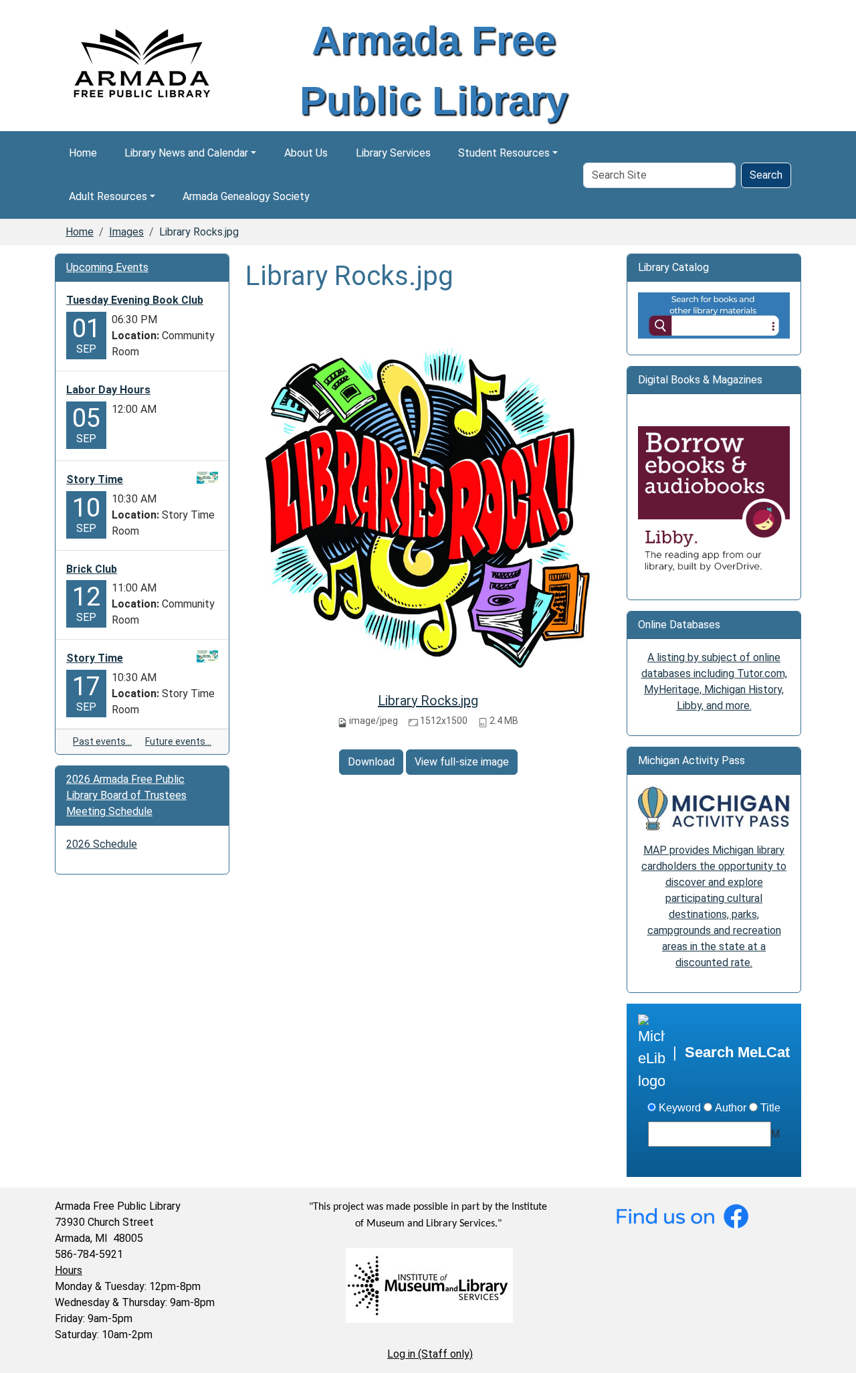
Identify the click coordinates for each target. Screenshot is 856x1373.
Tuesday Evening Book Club (134, 300)
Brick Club (91, 569)
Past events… (102, 741)
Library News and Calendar (186, 153)
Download (371, 761)
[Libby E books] (714, 502)
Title (770, 1107)
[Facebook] (682, 1215)
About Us (306, 153)
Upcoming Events (107, 267)
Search (766, 175)
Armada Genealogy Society (246, 196)
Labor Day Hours (108, 389)
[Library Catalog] (714, 314)
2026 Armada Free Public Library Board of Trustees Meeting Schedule (126, 795)
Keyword (680, 1107)
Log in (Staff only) (430, 1354)
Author (730, 1107)
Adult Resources (108, 196)
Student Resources (504, 153)
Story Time (94, 479)
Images (126, 231)
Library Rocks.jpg (428, 701)
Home (83, 153)
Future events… (178, 741)
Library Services (393, 153)
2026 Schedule (101, 844)
